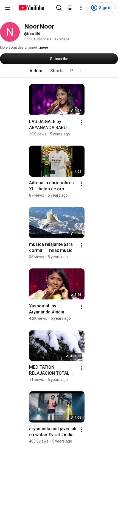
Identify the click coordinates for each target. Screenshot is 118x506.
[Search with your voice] (69, 7)
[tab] (37, 70)
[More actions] (81, 122)
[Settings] (81, 7)
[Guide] (7, 7)
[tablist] (59, 70)
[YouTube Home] (31, 7)
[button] (80, 70)
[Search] (59, 7)
